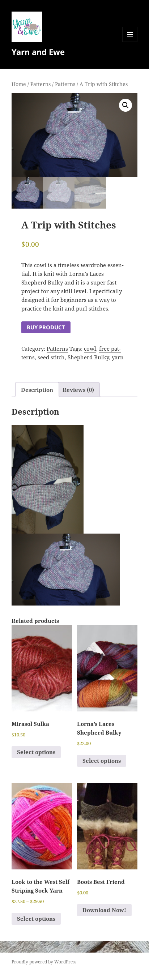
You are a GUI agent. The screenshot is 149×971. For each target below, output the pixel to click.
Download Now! (104, 910)
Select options (36, 752)
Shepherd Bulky (88, 357)
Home (19, 84)
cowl (90, 348)
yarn (118, 357)
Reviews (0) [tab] (78, 389)
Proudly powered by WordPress (44, 962)
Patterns (40, 84)
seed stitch (51, 357)
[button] (125, 105)
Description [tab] (37, 389)
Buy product (46, 327)
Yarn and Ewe (38, 51)
